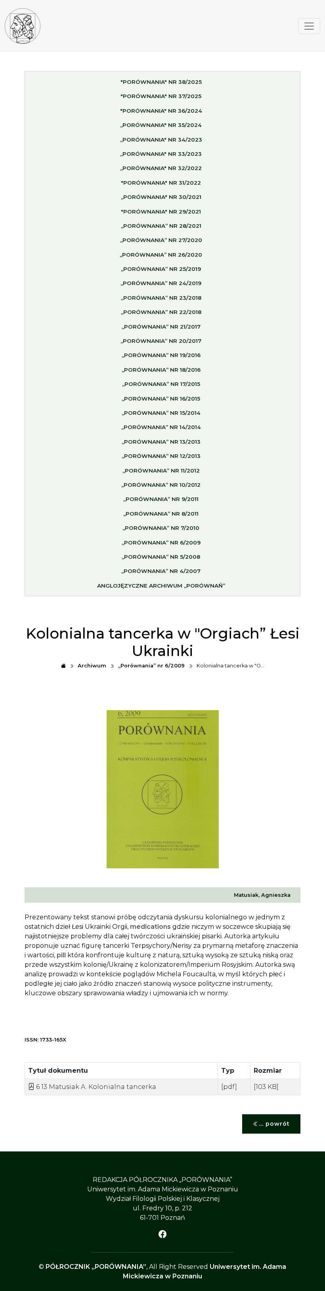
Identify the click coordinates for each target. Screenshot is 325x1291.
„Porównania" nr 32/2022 (161, 168)
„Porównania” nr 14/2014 (161, 427)
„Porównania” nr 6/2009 (161, 542)
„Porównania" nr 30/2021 (161, 197)
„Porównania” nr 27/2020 (161, 240)
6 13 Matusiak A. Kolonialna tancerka (95, 1087)
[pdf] (229, 1087)
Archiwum (92, 666)
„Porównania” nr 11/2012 (161, 470)
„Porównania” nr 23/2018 (161, 298)
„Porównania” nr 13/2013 (161, 442)
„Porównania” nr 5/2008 (161, 557)
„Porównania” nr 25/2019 (161, 269)
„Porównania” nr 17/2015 (161, 384)
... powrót (274, 1123)
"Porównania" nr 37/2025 (160, 96)
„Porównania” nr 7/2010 (160, 528)
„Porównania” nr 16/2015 (161, 398)
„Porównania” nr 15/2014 (161, 413)
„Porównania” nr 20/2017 (160, 341)
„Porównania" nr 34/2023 (161, 139)
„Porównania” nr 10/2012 (161, 485)
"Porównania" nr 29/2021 (161, 211)
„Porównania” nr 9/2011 (161, 499)
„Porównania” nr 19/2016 (161, 355)
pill (61, 955)
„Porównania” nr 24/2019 (160, 283)
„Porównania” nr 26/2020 (161, 254)
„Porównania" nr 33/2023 (161, 154)
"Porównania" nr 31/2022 (161, 183)
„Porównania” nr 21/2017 (161, 326)
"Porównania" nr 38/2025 (161, 82)
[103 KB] (266, 1087)
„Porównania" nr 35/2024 (161, 125)
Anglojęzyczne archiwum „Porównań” (161, 585)
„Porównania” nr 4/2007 (161, 571)
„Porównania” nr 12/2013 (161, 456)
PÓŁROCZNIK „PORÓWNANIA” (96, 1266)
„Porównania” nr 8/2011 (161, 513)
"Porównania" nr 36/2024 (161, 111)
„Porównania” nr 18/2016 (161, 370)
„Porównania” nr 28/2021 (161, 226)
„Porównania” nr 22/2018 (161, 312)
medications (150, 926)
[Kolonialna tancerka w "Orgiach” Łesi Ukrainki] (22, 26)
